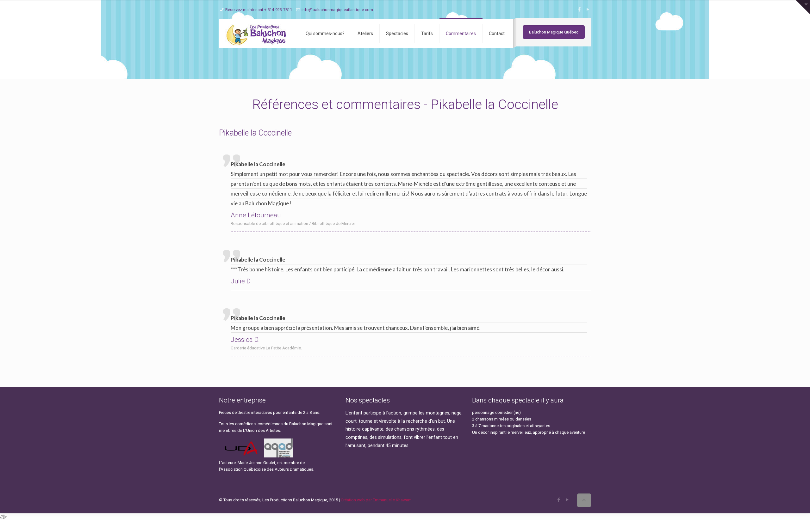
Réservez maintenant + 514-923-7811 (258, 9)
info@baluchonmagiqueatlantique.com (337, 9)
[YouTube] (587, 9)
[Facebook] (579, 9)
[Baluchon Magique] (257, 33)
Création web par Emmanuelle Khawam (376, 500)
